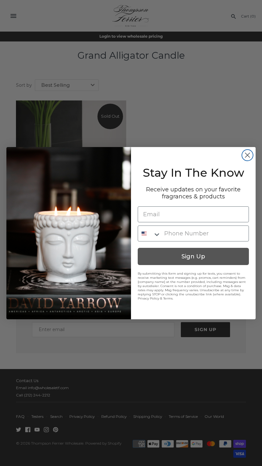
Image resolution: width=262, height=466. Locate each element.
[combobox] (149, 233)
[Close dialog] (247, 155)
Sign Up (193, 256)
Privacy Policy (148, 298)
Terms (168, 298)
